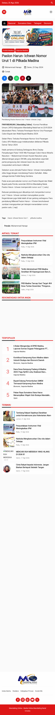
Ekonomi (47, 23)
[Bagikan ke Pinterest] (22, 78)
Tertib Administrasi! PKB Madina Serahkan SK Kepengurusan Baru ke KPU (36, 272)
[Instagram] (23, 700)
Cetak (7, 71)
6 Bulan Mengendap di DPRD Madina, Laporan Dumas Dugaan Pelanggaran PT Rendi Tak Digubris (30, 348)
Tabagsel (37, 23)
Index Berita (6, 691)
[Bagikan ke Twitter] (10, 78)
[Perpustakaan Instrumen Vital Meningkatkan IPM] (11, 244)
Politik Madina (8, 50)
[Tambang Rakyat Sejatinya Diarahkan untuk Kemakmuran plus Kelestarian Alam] (9, 416)
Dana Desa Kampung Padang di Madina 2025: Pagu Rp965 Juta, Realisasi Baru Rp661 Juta (30, 372)
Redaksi (16, 691)
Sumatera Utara (24, 23)
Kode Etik (38, 691)
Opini (15, 398)
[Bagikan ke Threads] (28, 78)
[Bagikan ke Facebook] (4, 78)
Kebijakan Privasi (27, 691)
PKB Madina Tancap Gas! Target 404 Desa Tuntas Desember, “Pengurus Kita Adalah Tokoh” (36, 286)
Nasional (11, 23)
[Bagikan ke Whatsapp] (16, 78)
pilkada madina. (36, 218)
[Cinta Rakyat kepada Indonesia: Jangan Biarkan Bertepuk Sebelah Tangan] (9, 468)
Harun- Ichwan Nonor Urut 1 (18, 218)
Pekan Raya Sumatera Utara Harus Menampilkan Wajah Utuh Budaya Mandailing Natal (32, 395)
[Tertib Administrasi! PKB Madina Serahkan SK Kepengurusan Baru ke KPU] (11, 273)
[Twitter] (37, 700)
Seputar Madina (22, 50)
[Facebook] (18, 700)
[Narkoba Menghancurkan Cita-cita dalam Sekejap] (11, 258)
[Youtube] (32, 700)
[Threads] (27, 700)
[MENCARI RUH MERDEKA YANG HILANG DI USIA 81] (9, 455)
